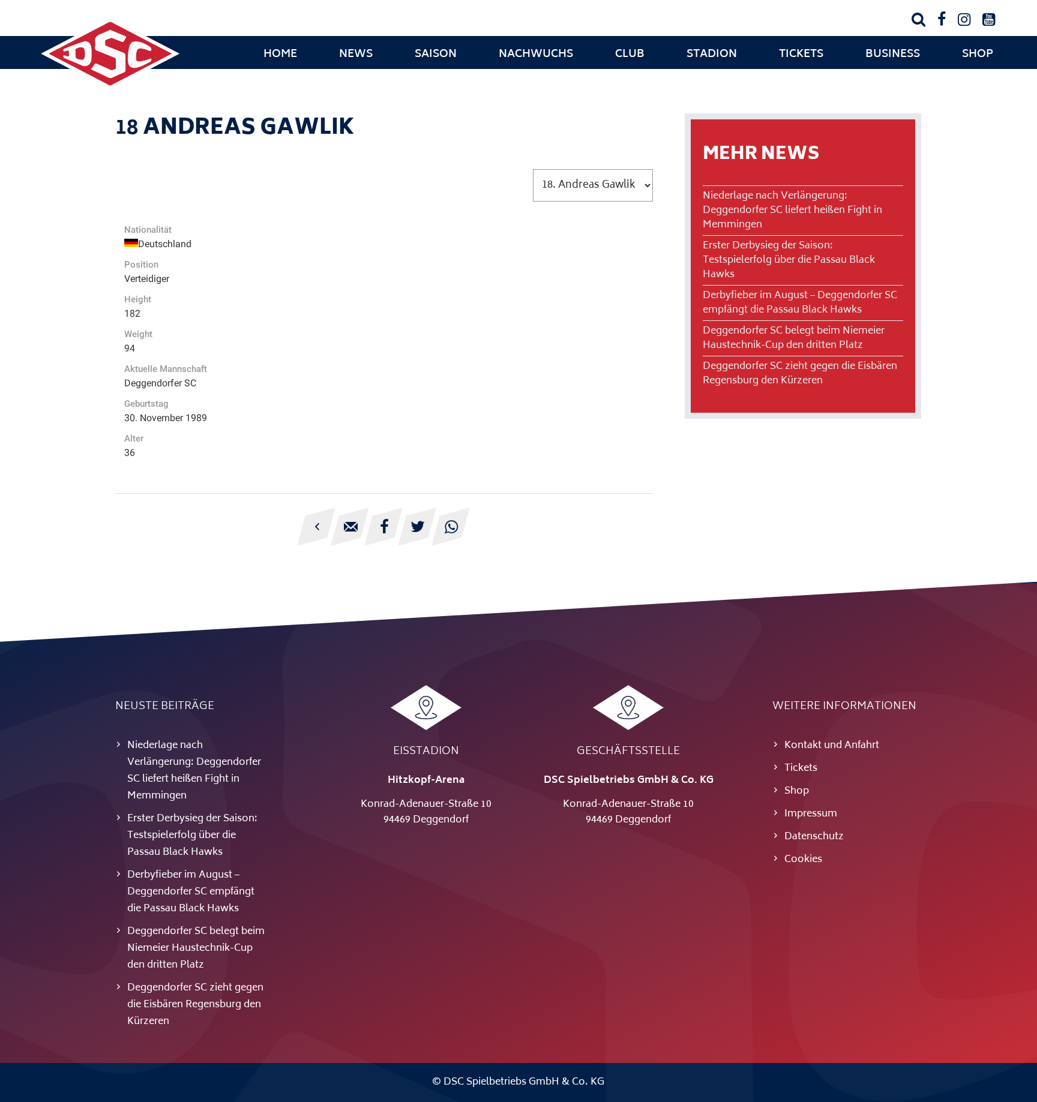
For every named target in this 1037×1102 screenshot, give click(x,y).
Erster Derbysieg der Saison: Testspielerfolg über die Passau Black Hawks (789, 260)
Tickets (801, 54)
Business (892, 54)
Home (280, 54)
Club (630, 54)
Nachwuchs (536, 54)
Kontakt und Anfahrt (831, 745)
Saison (436, 54)
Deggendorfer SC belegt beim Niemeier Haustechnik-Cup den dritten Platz (794, 338)
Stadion (712, 54)
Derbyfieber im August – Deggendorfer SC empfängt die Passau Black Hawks (800, 303)
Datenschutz (814, 836)
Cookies (803, 859)
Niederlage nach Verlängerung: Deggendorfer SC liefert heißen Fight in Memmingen (792, 210)
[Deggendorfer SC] (110, 87)
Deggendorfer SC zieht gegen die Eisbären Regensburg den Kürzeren (800, 373)
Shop (977, 54)
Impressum (810, 814)
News (356, 54)
